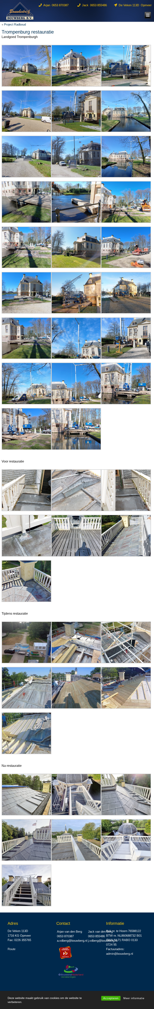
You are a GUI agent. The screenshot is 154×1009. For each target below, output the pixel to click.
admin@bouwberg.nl (119, 953)
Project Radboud (15, 24)
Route (11, 949)
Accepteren (111, 998)
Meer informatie (133, 998)
